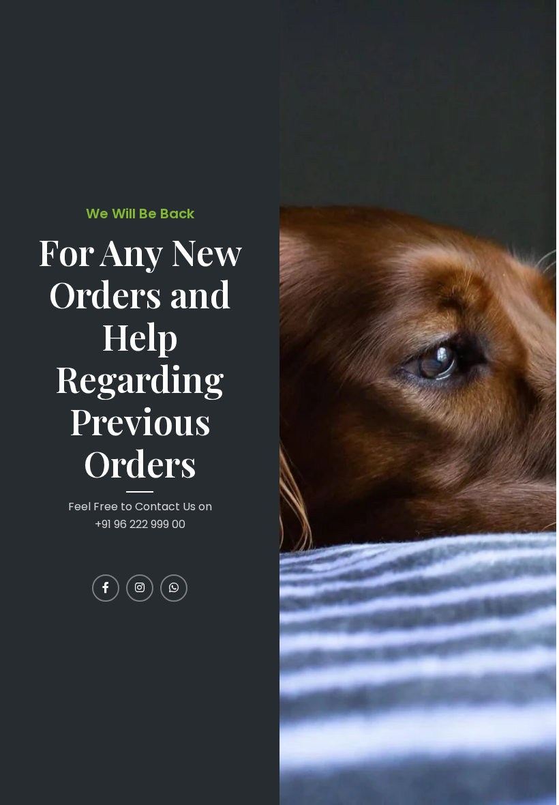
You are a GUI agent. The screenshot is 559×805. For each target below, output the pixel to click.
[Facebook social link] (105, 588)
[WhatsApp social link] (173, 588)
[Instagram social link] (139, 588)
